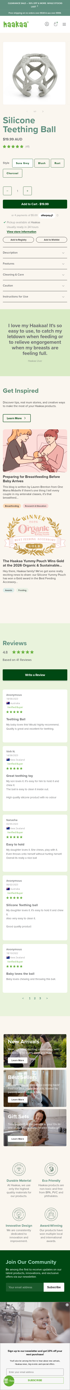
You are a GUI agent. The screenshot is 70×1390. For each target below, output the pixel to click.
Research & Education (35, 505)
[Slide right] (43, 111)
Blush (42, 163)
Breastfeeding (12, 505)
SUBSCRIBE (35, 1380)
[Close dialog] (67, 1304)
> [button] (47, 998)
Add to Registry (18, 239)
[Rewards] (9, 1381)
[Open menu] (64, 24)
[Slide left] (27, 111)
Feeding (22, 590)
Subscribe (54, 1287)
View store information (21, 232)
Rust (57, 163)
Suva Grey (22, 163)
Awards (8, 590)
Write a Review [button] (35, 675)
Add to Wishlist (51, 239)
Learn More (14, 418)
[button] (35, 252)
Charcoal (12, 173)
